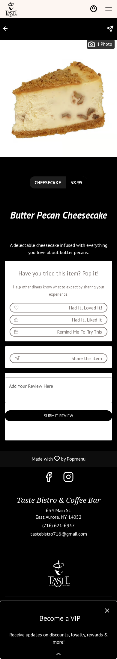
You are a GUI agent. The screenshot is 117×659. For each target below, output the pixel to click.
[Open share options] (110, 29)
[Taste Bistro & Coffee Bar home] (32, 9)
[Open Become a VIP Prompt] (58, 653)
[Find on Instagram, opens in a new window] (68, 478)
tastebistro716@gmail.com (58, 534)
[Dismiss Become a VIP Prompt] (107, 610)
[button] (7, 28)
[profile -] (93, 8)
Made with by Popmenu (45, 458)
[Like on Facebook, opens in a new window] (48, 478)
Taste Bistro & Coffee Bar (58, 573)
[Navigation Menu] (108, 9)
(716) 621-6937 (58, 525)
